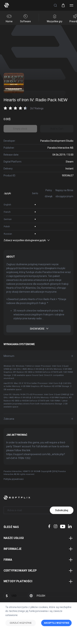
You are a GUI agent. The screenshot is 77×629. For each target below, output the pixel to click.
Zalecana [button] (9, 418)
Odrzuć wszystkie (21, 623)
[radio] (5, 108)
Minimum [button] (9, 356)
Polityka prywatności (14, 479)
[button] (55, 5)
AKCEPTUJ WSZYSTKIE (56, 623)
